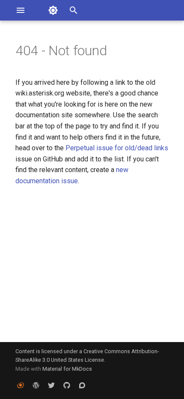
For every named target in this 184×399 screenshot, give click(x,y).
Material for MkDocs (67, 369)
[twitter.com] (51, 385)
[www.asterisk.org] (20, 385)
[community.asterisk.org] (82, 385)
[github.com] (67, 385)
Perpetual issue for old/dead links (116, 148)
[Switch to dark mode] (53, 10)
